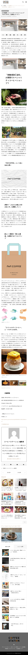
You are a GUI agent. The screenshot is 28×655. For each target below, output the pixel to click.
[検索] (23, 2)
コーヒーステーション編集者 (11, 468)
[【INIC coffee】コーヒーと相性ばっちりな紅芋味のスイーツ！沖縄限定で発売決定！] (7, 472)
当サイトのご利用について (16, 647)
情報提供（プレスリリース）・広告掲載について (14, 648)
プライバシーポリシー (6, 647)
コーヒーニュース (5, 10)
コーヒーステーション (11, 653)
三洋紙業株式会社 (5, 424)
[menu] (26, 2)
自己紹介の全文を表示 (13, 458)
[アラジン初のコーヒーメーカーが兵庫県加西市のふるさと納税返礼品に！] (20, 472)
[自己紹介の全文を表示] (20, 459)
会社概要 (23, 647)
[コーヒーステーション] (14, 642)
